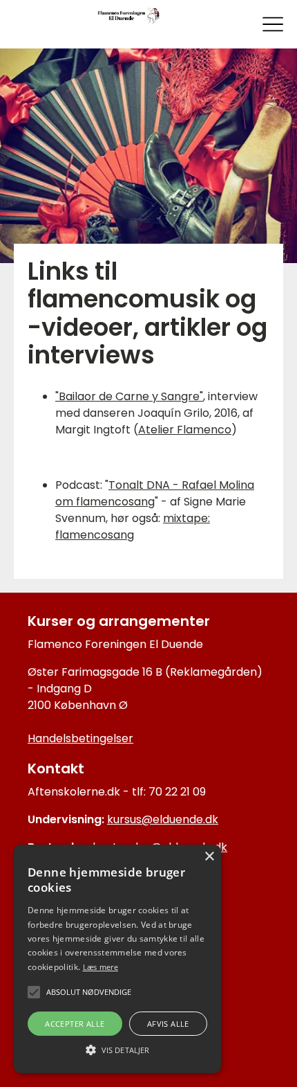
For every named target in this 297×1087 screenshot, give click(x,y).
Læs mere (100, 967)
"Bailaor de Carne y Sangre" (129, 396)
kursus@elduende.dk (162, 819)
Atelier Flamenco (184, 430)
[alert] (117, 959)
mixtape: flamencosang (132, 526)
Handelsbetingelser (80, 738)
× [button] (209, 857)
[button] (117, 1049)
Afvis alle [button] (168, 1023)
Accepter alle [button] (74, 1023)
